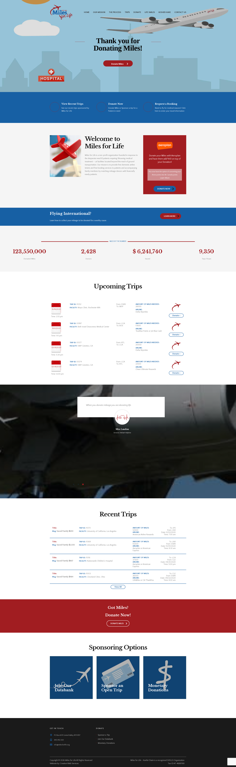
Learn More (165, 178)
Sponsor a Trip (104, 735)
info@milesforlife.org (62, 745)
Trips (127, 12)
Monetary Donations (106, 743)
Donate (137, 12)
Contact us (180, 12)
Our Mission (99, 12)
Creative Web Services (69, 763)
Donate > (176, 315)
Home (86, 12)
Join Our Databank (105, 739)
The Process (115, 12)
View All (118, 587)
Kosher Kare (165, 12)
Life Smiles (150, 12)
